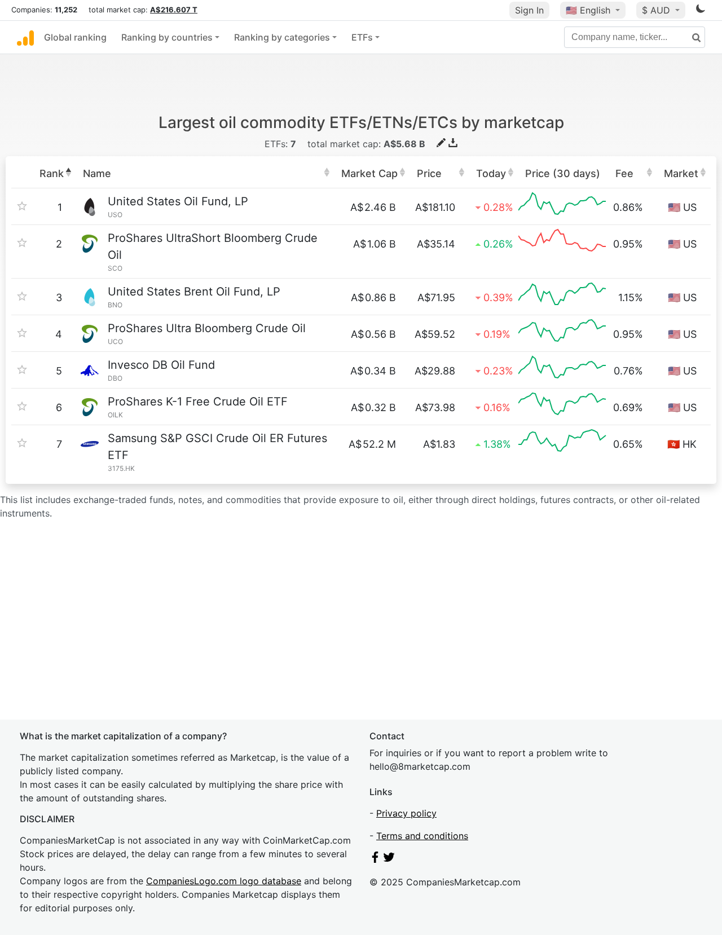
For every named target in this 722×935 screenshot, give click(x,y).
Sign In (529, 10)
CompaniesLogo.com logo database (223, 881)
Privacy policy (406, 813)
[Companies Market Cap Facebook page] (375, 859)
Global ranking (75, 37)
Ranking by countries (167, 37)
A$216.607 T (173, 9)
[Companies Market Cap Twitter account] (389, 859)
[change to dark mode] (700, 10)
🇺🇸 (588, 10)
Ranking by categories (282, 37)
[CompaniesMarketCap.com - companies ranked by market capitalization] (25, 37)
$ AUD (657, 10)
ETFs (362, 37)
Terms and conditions (422, 835)
